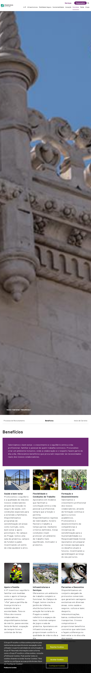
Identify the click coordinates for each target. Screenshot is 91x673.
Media (82, 7)
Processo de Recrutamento (14, 421)
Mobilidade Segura (45, 7)
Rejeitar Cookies (57, 647)
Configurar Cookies (57, 666)
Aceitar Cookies (57, 659)
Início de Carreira (80, 421)
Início (9, 410)
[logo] (7, 5)
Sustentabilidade (58, 7)
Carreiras (76, 7)
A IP (24, 7)
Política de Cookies (10, 667)
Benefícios (49, 421)
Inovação (68, 7)
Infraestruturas (32, 7)
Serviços (68, 3)
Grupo (87, 7)
